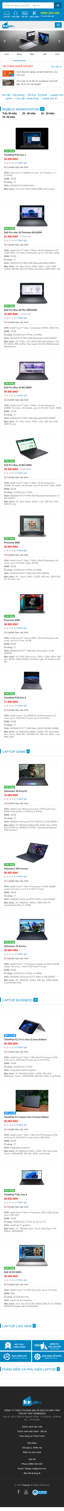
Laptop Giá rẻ (49, 98)
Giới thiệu (32, 1443)
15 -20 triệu (8, 117)
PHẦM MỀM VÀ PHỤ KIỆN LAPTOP (30, 1369)
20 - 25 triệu (48, 113)
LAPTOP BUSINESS (19, 1000)
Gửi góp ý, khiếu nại (32, 1447)
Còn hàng (9, 151)
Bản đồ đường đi (32, 1473)
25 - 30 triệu (29, 113)
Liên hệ (32, 1459)
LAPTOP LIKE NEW (18, 1326)
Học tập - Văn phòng (13, 95)
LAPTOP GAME (15, 751)
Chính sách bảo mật (32, 1426)
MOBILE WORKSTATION (22, 109)
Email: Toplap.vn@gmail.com (32, 1468)
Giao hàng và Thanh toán (32, 1436)
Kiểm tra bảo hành (32, 1452)
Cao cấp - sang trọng (27, 98)
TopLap (26, 1485)
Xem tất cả (56, 66)
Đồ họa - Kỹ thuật (38, 95)
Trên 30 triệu (10, 113)
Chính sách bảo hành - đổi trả (32, 1431)
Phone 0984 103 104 (32, 1464)
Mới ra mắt (10, 1035)
